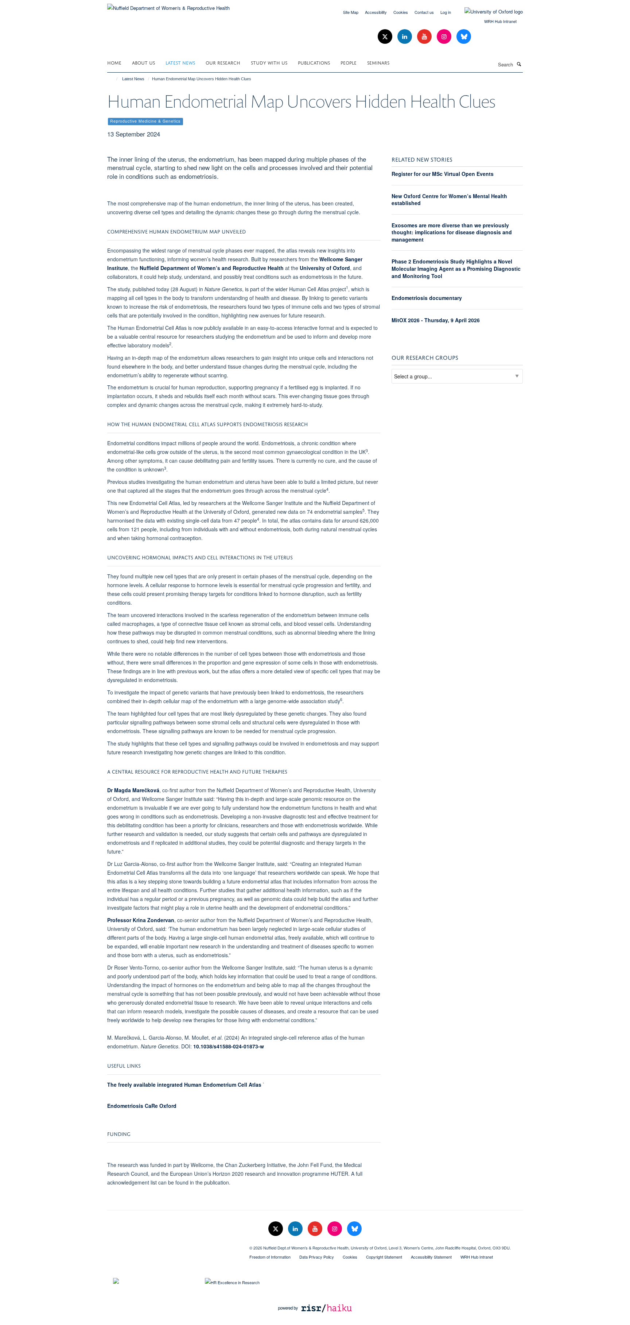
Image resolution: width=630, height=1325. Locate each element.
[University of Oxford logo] (488, 11)
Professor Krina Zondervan (140, 920)
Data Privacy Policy (316, 1257)
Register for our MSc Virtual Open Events (443, 173)
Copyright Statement (384, 1257)
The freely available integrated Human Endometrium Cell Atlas (184, 1084)
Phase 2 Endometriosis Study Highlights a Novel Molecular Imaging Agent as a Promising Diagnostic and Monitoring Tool (456, 268)
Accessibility (376, 12)
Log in (445, 12)
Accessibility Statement (431, 1257)
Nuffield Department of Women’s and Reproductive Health (212, 267)
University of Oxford (325, 267)
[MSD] (172, 1245)
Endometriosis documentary (427, 297)
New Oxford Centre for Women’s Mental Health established (449, 199)
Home (114, 62)
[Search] (519, 64)
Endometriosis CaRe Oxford (141, 1105)
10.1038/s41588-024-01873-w (228, 1046)
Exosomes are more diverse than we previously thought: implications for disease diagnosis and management (452, 232)
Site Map (350, 12)
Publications (314, 62)
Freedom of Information (270, 1257)
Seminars (378, 62)
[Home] (113, 79)
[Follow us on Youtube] (425, 36)
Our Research (223, 62)
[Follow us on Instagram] (445, 36)
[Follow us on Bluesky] (463, 36)
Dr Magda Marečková (133, 790)
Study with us (269, 62)
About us (143, 62)
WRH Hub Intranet (500, 21)
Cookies (400, 12)
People (349, 62)
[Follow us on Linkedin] (405, 36)
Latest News (180, 62)
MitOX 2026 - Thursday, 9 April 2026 (436, 320)
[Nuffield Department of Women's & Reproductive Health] (168, 5)
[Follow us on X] (386, 36)
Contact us (424, 12)
